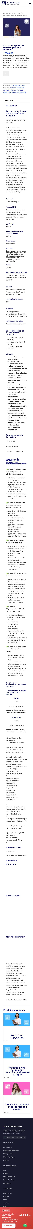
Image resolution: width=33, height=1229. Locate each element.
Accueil (5, 13)
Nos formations (11, 869)
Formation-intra (9, 1180)
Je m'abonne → (8, 1225)
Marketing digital (14, 13)
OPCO (21, 90)
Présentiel (15, 92)
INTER (12, 90)
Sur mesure (7, 1183)
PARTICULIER (7, 92)
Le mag (5, 1200)
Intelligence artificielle (11, 1150)
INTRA (17, 90)
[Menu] (29, 3)
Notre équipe (10, 952)
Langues (6, 1160)
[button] (26, 21)
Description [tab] (9, 101)
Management (7, 1154)
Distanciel (13, 88)
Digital (12, 85)
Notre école (7, 1193)
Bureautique (7, 1147)
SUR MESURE (22, 92)
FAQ (4, 1206)
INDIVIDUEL (6, 90)
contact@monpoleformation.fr (16, 314)
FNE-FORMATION (9, 1177)
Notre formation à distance (15, 941)
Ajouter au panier (13, 78)
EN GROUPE (20, 88)
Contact (6, 1203)
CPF (4, 1170)
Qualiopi (6, 1196)
